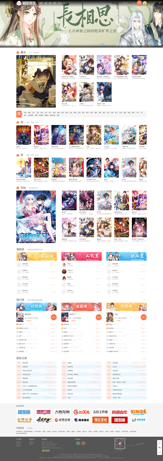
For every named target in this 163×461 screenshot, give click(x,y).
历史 (71, 112)
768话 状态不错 (97, 378)
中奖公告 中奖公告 (122, 318)
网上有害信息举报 (61, 458)
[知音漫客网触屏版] (145, 3)
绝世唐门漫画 (61, 431)
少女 (141, 112)
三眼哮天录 (125, 146)
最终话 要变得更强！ (50, 378)
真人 (116, 112)
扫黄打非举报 (70, 458)
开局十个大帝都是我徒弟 (30, 386)
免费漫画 (95, 431)
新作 (99, 386)
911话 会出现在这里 (141, 370)
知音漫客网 (19, 431)
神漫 (36, 115)
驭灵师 (70, 390)
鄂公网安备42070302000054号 (95, 454)
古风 (108, 112)
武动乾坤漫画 (133, 431)
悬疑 (58, 112)
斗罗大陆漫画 (37, 431)
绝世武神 (25, 363)
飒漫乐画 (52, 115)
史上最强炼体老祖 (74, 146)
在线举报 (41, 458)
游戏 (112, 112)
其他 (58, 115)
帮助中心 (18, 446)
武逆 (105, 179)
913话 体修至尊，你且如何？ (48, 382)
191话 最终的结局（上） (49, 397)
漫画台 (44, 431)
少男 (137, 112)
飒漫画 (41, 115)
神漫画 (90, 431)
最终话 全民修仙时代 (140, 393)
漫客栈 (46, 115)
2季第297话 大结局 (51, 374)
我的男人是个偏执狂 (68, 76)
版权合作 (31, 442)
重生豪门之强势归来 (138, 239)
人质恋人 (82, 103)
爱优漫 (107, 431)
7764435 (53, 446)
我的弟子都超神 (21, 179)
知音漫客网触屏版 (28, 431)
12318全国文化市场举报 (50, 458)
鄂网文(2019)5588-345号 (79, 454)
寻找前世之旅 (26, 374)
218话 (144, 397)
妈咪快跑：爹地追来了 (103, 76)
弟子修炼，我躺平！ (73, 374)
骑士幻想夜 (82, 212)
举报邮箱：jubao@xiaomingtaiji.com (114, 458)
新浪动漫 (54, 431)
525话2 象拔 (97, 363)
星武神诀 (70, 366)
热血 (25, 112)
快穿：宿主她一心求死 (119, 382)
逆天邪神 (115, 363)
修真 (100, 112)
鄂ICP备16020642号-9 (66, 454)
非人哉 (114, 366)
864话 (144, 378)
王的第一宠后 (116, 397)
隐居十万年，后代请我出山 (30, 394)
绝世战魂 (70, 378)
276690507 (47, 446)
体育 (83, 112)
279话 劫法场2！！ (96, 382)
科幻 (50, 112)
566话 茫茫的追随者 (51, 370)
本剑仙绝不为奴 (91, 179)
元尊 (87, 146)
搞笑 (29, 112)
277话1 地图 (97, 370)
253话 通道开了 (97, 374)
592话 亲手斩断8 (77, 318)
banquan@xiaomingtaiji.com (54, 448)
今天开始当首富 (27, 390)
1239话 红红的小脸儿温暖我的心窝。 (138, 367)
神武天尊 (25, 382)
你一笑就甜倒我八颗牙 (121, 76)
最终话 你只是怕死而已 (95, 393)
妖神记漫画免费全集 (21, 433)
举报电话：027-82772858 (98, 458)
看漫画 (49, 431)
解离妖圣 (64, 239)
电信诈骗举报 (77, 458)
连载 (124, 112)
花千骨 (124, 179)
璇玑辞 (141, 179)
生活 (37, 112)
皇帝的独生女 (118, 212)
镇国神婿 (25, 378)
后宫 (79, 112)
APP (59, 3)
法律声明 (18, 444)
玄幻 (33, 112)
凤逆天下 (72, 314)
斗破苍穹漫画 (124, 431)
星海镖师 (54, 179)
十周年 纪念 (143, 374)
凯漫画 (68, 431)
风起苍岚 (27, 314)
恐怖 (62, 112)
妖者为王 (36, 146)
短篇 (133, 112)
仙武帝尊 (115, 370)
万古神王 (106, 146)
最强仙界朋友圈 (117, 394)
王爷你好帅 (82, 76)
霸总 (104, 112)
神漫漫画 (117, 431)
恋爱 (41, 112)
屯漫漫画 (78, 431)
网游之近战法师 (27, 370)
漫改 (95, 112)
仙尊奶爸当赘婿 (136, 76)
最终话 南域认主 (52, 386)
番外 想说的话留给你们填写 (94, 390)
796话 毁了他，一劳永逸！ (139, 363)
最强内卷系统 (73, 179)
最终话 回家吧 (52, 393)
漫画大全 (84, 431)
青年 (25, 115)
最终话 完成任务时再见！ (49, 390)
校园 (66, 112)
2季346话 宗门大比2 (33, 318)
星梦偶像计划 (116, 374)
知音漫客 (30, 115)
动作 (46, 112)
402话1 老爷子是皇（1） (49, 363)
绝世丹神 (70, 394)
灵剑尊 (64, 212)
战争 (54, 112)
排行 (50, 3)
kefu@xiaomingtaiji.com (51, 444)
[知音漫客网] (26, 3)
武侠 (120, 112)
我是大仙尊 (54, 146)
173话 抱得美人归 (141, 382)
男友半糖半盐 (26, 397)
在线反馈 (47, 450)
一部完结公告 (142, 386)
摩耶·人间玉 (37, 179)
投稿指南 (31, 444)
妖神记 (18, 146)
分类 (45, 3)
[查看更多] (144, 249)
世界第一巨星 (101, 103)
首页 (41, 3)
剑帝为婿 (141, 146)
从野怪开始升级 (117, 390)
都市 (87, 112)
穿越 (75, 112)
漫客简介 (18, 442)
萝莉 (91, 112)
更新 (54, 3)
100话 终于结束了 (141, 390)
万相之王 (115, 386)
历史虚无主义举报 (86, 458)
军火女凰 (64, 103)
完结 (129, 112)
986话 (99, 366)
